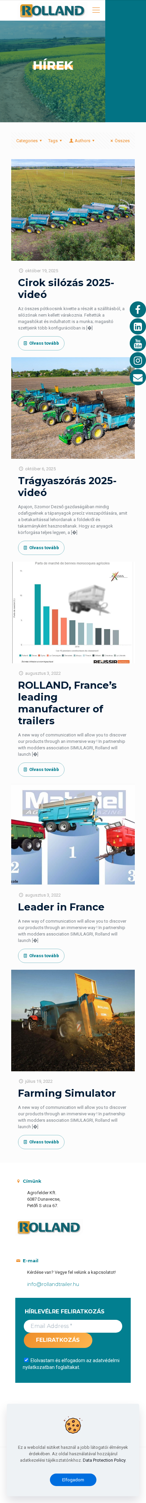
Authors (82, 140)
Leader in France (61, 907)
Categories (27, 140)
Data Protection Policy (104, 1460)
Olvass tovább (44, 343)
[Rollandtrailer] (52, 10)
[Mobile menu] (96, 10)
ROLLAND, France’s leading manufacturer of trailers (67, 703)
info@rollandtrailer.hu (53, 1284)
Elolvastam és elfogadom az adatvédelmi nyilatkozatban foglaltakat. (71, 1364)
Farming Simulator (67, 1093)
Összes (122, 140)
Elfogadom (73, 1479)
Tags (53, 140)
